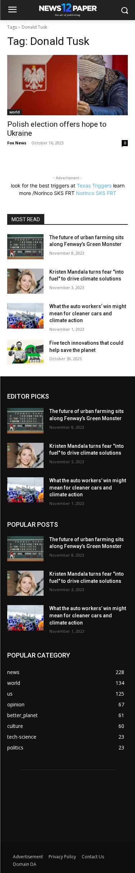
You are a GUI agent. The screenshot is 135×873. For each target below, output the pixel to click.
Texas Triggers (94, 185)
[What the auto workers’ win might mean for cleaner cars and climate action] (25, 315)
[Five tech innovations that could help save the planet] (25, 352)
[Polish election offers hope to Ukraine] (67, 85)
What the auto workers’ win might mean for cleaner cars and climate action (87, 313)
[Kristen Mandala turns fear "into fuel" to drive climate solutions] (25, 281)
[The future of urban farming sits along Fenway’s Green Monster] (25, 246)
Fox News (16, 142)
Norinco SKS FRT (96, 193)
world (14, 112)
